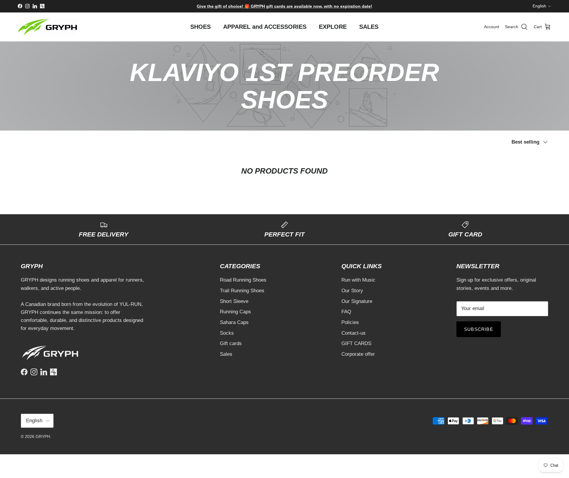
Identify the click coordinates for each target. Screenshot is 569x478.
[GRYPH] (47, 26)
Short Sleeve (234, 301)
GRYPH (43, 436)
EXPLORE (333, 26)
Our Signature (356, 301)
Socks (227, 333)
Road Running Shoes (243, 280)
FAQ (346, 312)
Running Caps (235, 312)
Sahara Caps (234, 322)
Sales (226, 354)
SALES (368, 26)
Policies (350, 322)
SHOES (200, 26)
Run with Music (358, 280)
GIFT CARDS (356, 343)
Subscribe (478, 329)
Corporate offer (358, 354)
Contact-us (353, 333)
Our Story (352, 290)
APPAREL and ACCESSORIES (264, 26)
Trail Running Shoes (242, 290)
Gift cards (231, 343)
